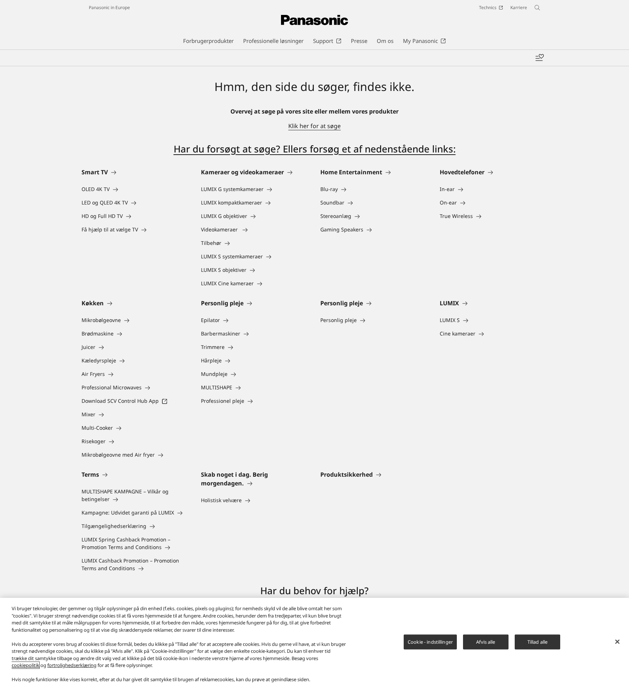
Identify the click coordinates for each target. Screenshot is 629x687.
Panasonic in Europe (109, 7)
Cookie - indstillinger (430, 641)
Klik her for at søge (314, 126)
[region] (314, 642)
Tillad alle (537, 641)
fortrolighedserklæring (71, 665)
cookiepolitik (25, 665)
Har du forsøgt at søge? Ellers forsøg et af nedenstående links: (315, 148)
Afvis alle (485, 641)
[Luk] (617, 642)
